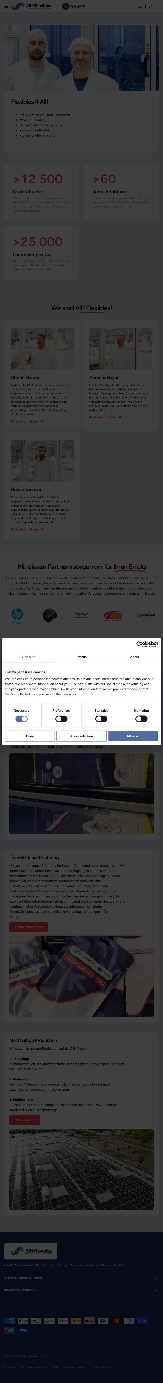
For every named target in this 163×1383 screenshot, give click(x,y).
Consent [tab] (28, 657)
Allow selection (81, 736)
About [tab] (134, 657)
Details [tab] (81, 657)
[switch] (61, 719)
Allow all (133, 736)
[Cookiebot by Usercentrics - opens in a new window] (139, 644)
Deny (30, 736)
